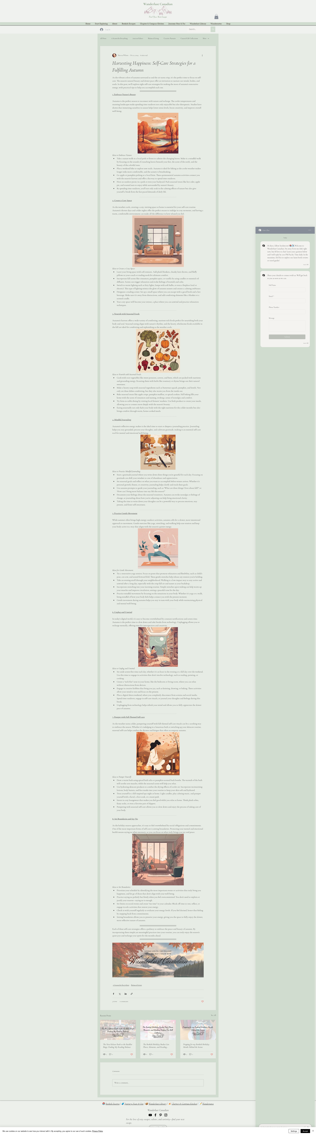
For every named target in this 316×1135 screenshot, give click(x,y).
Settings (294, 1131)
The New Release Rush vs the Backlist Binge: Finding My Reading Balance (117, 1045)
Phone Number (274, 307)
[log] (285, 678)
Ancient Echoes (137, 38)
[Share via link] (131, 994)
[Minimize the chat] (310, 230)
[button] (216, 16)
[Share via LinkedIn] (125, 994)
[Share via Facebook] (113, 994)
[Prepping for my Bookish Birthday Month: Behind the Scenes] (198, 1030)
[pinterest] (161, 1115)
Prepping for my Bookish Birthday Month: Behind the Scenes (196, 1045)
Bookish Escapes (112, 1103)
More (205, 38)
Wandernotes (208, 1103)
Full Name (272, 285)
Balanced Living (153, 38)
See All (213, 1015)
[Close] (313, 1131)
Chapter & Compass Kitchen (184, 1103)
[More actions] (202, 55)
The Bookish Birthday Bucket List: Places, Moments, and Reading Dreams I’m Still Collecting (156, 1045)
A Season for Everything (119, 38)
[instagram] (166, 1115)
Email (271, 296)
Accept (305, 1131)
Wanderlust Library (157, 1103)
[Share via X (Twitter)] (119, 994)
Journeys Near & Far (133, 1103)
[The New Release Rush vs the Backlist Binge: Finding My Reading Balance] (118, 1030)
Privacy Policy (97, 1131)
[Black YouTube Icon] (150, 1115)
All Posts (103, 38)
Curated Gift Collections (189, 38)
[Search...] (213, 29)
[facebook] (155, 1115)
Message (272, 318)
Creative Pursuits (170, 38)
